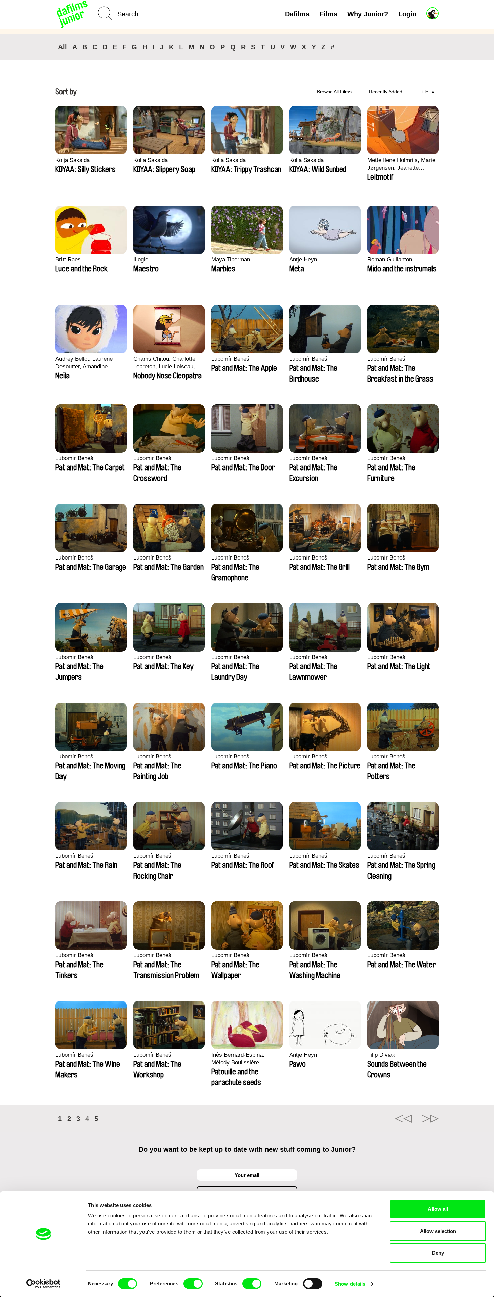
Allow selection (438, 1231)
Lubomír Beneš (230, 359)
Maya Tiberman (230, 259)
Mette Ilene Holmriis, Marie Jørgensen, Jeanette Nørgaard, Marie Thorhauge (402, 164)
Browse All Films (334, 91)
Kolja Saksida (72, 160)
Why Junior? (367, 14)
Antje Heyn (303, 259)
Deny (438, 1253)
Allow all (438, 1209)
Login (407, 14)
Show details (350, 1284)
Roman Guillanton (389, 259)
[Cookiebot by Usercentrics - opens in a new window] (43, 1284)
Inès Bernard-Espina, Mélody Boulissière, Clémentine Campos (237, 1059)
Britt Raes (68, 259)
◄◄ (403, 1119)
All (62, 47)
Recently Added (385, 91)
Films (328, 14)
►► (430, 1119)
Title (424, 91)
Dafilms (297, 14)
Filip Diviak (381, 1055)
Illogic (140, 259)
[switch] (193, 1283)
